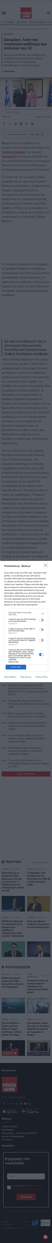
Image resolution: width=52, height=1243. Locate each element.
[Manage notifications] (45, 1237)
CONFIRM (16, 667)
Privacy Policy (42, 677)
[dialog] (26, 621)
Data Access (26, 677)
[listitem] (26, 613)
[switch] (41, 620)
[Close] (46, 566)
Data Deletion (10, 677)
